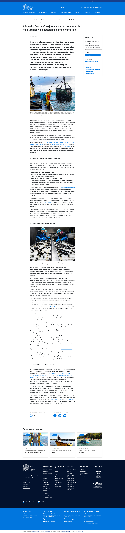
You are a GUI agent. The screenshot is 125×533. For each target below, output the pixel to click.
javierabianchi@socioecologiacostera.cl (94, 49)
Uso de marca (58, 486)
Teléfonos (82, 469)
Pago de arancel (70, 486)
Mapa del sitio (42, 501)
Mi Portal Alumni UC (71, 480)
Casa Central (25, 480)
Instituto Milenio (90, 73)
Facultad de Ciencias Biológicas (91, 55)
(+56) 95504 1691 (89, 519)
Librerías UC (69, 473)
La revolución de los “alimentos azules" (61, 451)
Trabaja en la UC (70, 478)
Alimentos (88, 67)
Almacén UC (69, 471)
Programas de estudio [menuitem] (29, 12)
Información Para (46, 491)
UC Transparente (46, 488)
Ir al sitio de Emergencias (50, 521)
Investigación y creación (91, 61)
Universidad (45, 480)
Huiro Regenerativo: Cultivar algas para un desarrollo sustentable (35, 451)
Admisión (66, 1)
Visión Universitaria (59, 476)
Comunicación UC (59, 467)
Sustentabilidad (89, 69)
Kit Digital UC (80, 531)
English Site (98, 7)
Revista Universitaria (59, 478)
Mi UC (95, 1)
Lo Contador (25, 486)
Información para (88, 7)
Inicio (24, 19)
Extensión (45, 476)
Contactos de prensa (84, 476)
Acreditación (98, 466)
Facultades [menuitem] (53, 12)
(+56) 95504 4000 (29, 517)
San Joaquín (25, 484)
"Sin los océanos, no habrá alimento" (87, 451)
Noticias (29, 19)
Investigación (89, 71)
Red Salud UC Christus (71, 469)
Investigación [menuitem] (43, 12)
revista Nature (66, 146)
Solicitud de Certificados (72, 482)
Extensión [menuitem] (78, 12)
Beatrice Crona (49, 202)
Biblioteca (80, 1)
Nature (71, 399)
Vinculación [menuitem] (87, 12)
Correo (101, 1)
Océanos (97, 69)
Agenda (56, 473)
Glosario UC (57, 484)
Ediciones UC (45, 482)
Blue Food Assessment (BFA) (60, 144)
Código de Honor (46, 484)
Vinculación (45, 478)
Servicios (70, 466)
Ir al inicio (24, 1)
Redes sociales (58, 474)
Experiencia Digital (46, 531)
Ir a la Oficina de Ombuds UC (92, 523)
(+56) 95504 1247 (89, 521)
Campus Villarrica (26, 488)
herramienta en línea (66, 349)
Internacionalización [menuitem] (65, 12)
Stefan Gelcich (54, 306)
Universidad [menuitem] (98, 12)
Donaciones (88, 1)
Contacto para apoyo (70, 519)
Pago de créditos (70, 484)
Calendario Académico (47, 493)
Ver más (43, 455)
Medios (74, 1)
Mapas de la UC (46, 495)
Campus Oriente (26, 482)
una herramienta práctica (68, 187)
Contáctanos (84, 466)
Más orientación (68, 521)
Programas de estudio (47, 469)
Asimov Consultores (35, 531)
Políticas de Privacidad (29, 501)
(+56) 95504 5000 (49, 519)
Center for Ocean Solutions (44, 375)
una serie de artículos (55, 399)
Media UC (57, 480)
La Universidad (47, 466)
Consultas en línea (83, 471)
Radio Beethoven (58, 482)
